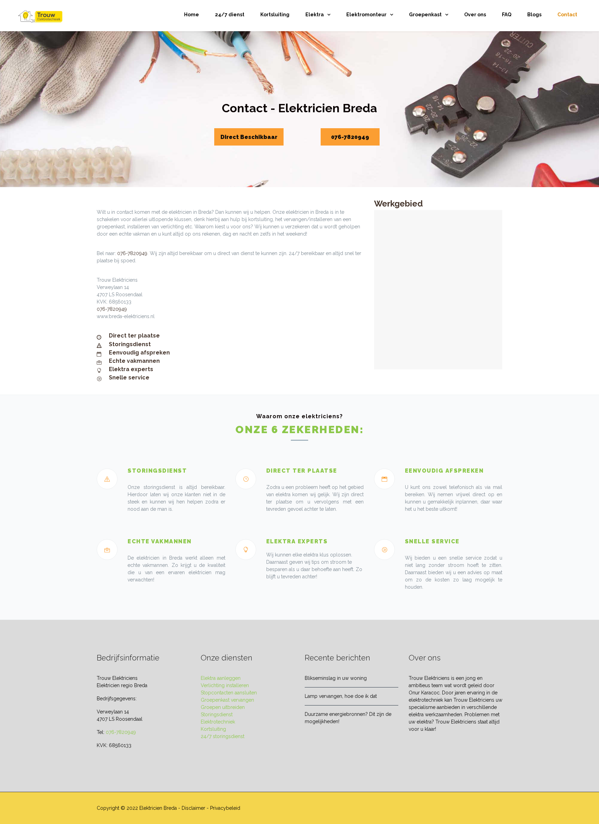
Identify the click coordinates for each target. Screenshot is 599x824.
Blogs (534, 14)
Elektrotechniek (218, 722)
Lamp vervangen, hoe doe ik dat (341, 696)
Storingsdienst (217, 714)
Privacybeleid (225, 808)
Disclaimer (193, 808)
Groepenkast (425, 14)
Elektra (314, 14)
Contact (567, 14)
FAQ (506, 14)
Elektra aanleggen (221, 678)
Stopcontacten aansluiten (229, 692)
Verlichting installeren (225, 685)
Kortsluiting (274, 14)
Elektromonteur (366, 14)
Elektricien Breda (158, 808)
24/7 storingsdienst (222, 736)
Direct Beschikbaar (248, 137)
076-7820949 (350, 137)
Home (191, 14)
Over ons (475, 14)
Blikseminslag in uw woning (336, 678)
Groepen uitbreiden (223, 707)
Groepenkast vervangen (227, 700)
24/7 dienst (229, 14)
